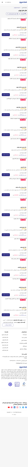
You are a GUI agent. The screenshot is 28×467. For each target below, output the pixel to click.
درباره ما (25, 334)
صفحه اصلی (24, 340)
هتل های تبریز (5, 347)
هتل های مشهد (5, 334)
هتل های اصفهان (4, 342)
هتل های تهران (5, 340)
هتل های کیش (5, 337)
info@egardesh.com (20, 363)
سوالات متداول (23, 349)
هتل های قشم (5, 350)
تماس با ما (24, 337)
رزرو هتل (25, 346)
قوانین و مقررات (23, 343)
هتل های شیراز (5, 345)
